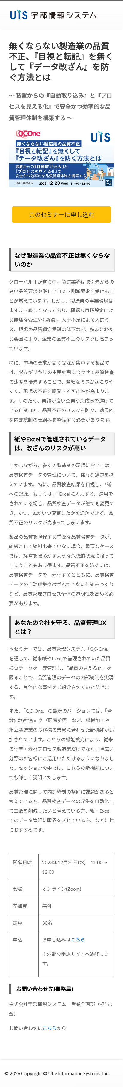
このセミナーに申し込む (61, 214)
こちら (78, 939)
